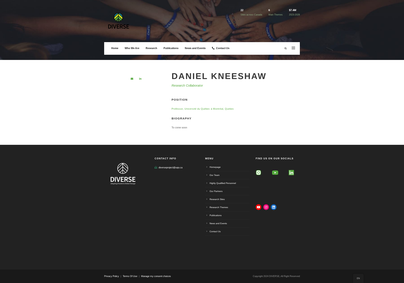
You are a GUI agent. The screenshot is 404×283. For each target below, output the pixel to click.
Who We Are (132, 48)
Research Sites (217, 199)
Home (114, 48)
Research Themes (219, 207)
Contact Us (222, 48)
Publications (170, 48)
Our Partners (216, 191)
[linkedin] (140, 79)
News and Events (195, 48)
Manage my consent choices (156, 276)
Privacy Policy (111, 276)
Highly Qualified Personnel (223, 183)
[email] (132, 79)
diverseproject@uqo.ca (170, 167)
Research (151, 48)
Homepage (215, 167)
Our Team (215, 175)
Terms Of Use (130, 276)
